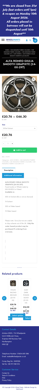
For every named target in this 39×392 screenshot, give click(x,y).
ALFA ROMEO (17, 54)
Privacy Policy (6, 380)
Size (3, 125)
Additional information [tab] (13, 175)
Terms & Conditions (8, 375)
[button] (33, 79)
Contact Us (5, 373)
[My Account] (26, 40)
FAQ (3, 378)
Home (7, 50)
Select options (17, 315)
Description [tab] (8, 170)
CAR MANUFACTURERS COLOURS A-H (18, 163)
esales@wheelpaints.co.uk (16, 356)
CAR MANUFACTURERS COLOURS (20, 50)
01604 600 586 (23, 353)
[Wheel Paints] (13, 40)
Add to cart (21, 150)
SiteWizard (19, 389)
